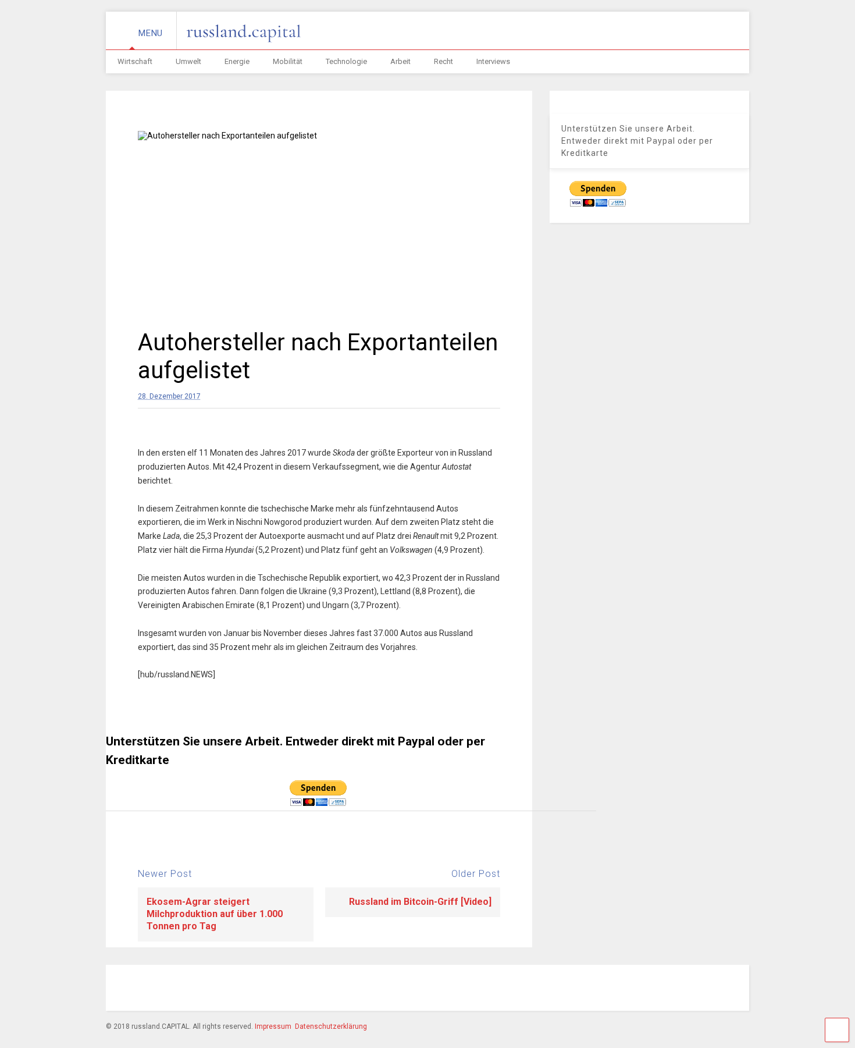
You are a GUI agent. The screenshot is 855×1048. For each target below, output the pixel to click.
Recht (443, 61)
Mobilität (287, 61)
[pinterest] (607, 989)
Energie (237, 61)
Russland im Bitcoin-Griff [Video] (420, 901)
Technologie (346, 61)
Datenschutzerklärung (331, 1026)
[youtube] (660, 989)
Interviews (493, 61)
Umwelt (188, 61)
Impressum (273, 1026)
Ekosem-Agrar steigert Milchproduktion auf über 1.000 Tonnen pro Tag (215, 914)
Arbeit (400, 61)
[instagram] (580, 989)
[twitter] (634, 989)
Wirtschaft (134, 61)
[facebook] (553, 989)
